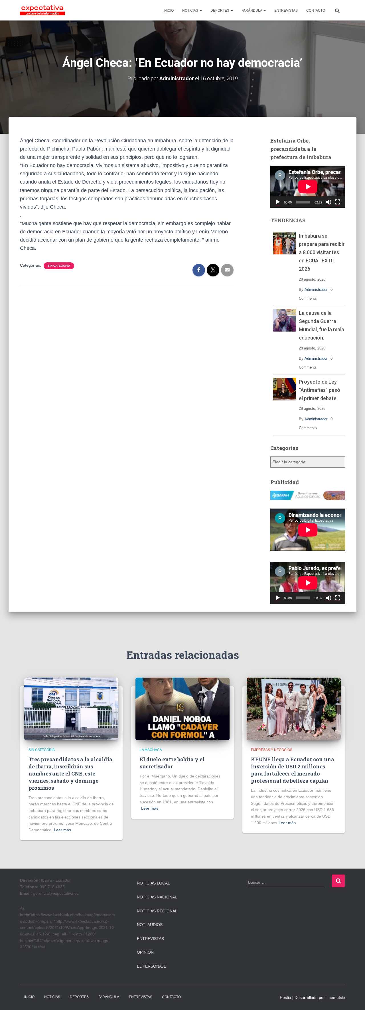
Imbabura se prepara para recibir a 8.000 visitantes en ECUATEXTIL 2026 (322, 252)
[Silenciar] (328, 202)
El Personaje (151, 966)
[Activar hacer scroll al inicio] (353, 999)
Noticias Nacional (157, 897)
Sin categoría (59, 265)
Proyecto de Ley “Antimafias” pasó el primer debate (319, 390)
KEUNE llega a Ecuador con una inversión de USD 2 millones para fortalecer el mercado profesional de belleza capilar (292, 770)
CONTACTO (315, 11)
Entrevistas (150, 938)
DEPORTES (220, 11)
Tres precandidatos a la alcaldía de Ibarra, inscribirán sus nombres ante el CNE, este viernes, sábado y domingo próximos (70, 773)
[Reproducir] (278, 202)
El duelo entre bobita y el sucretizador (172, 763)
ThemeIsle (335, 997)
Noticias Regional (157, 911)
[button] (200, 11)
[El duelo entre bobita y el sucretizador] (182, 708)
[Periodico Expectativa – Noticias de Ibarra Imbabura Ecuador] (42, 10)
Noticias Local (153, 883)
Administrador (316, 289)
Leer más (62, 830)
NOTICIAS (190, 11)
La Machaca (151, 750)
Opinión (145, 952)
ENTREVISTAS (286, 11)
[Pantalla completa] (337, 202)
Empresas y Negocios (271, 750)
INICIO (168, 11)
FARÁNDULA (252, 11)
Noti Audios (150, 924)
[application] (307, 187)
